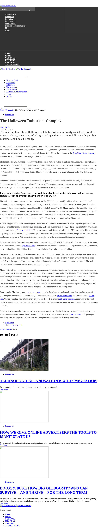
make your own (34, 292)
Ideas (7, 28)
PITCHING (10, 60)
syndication (9, 323)
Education (9, 19)
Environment (10, 21)
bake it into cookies (64, 295)
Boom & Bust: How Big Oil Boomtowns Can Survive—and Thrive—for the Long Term (44, 490)
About (8, 53)
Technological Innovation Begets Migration (48, 381)
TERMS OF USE (12, 65)
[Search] (29, 9)
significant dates (28, 246)
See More (4, 389)
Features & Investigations (15, 26)
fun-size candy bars (24, 230)
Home (2, 110)
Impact (8, 55)
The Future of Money (13, 325)
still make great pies (67, 299)
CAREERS (10, 62)
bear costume (75, 314)
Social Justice (10, 23)
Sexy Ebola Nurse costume (84, 153)
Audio (7, 30)
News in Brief (10, 14)
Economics (9, 17)
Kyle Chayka (4, 127)
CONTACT (10, 58)
